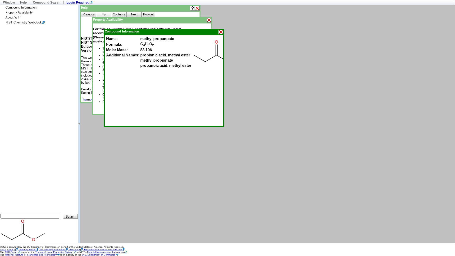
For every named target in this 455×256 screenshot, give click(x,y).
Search (70, 216)
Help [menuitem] (23, 2)
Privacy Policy (7, 249)
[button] (192, 8)
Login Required (78, 2)
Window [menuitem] (9, 2)
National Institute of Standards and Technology (31, 254)
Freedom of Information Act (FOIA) (102, 249)
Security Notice (27, 249)
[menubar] (227, 2)
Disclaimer (74, 249)
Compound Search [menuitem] (46, 2)
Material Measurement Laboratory (105, 252)
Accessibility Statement (52, 249)
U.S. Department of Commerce (98, 254)
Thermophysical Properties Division (54, 252)
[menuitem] (79, 2)
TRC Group (11, 252)
